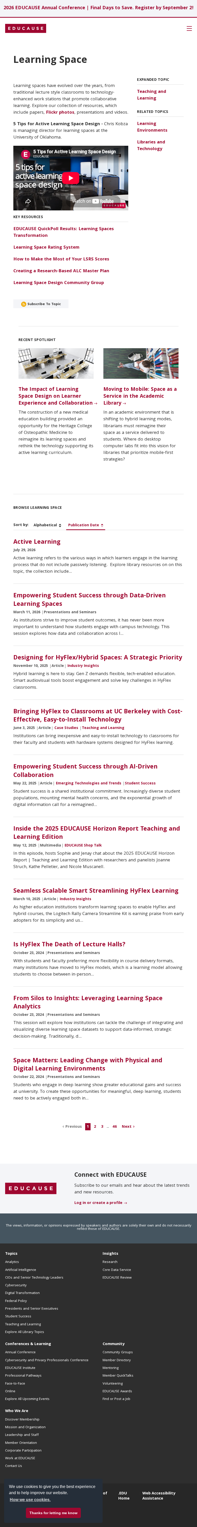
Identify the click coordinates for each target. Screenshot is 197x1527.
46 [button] (114, 1127)
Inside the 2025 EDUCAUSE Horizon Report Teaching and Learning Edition (96, 833)
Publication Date (83, 525)
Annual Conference (20, 1352)
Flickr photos (60, 112)
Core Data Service (117, 1270)
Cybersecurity (16, 1285)
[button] (119, 1515)
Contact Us (13, 1466)
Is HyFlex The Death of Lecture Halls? (69, 945)
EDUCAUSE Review (117, 1278)
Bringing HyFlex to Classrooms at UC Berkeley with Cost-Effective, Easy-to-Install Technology (97, 716)
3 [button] (102, 1127)
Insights (110, 1254)
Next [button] (127, 1127)
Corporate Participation (23, 1451)
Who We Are (16, 1411)
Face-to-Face (15, 1384)
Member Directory (117, 1360)
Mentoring (111, 1368)
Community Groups (118, 1352)
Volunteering (113, 1384)
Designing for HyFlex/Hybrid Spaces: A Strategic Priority (97, 658)
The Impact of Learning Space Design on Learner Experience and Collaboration (55, 396)
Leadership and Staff (22, 1435)
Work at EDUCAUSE (20, 1458)
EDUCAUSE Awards (117, 1391)
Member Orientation (21, 1443)
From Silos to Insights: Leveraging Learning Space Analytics (88, 1003)
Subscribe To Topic (43, 304)
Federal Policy (16, 1301)
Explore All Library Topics (24, 1332)
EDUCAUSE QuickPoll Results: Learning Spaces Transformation (63, 233)
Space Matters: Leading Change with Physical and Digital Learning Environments (87, 1065)
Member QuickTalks (118, 1376)
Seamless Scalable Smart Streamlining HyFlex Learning (96, 891)
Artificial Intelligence (20, 1270)
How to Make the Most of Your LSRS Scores (61, 259)
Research (110, 1262)
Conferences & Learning (28, 1344)
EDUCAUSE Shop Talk (83, 846)
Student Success (140, 784)
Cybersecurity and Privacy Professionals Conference (46, 1360)
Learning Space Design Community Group (58, 283)
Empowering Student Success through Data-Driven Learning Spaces (89, 600)
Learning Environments (152, 127)
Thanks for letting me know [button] (53, 1513)
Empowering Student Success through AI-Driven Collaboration (85, 771)
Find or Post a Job (116, 1399)
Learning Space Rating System (46, 247)
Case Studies (66, 728)
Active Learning (37, 542)
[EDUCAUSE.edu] (25, 28)
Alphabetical (45, 525)
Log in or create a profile (98, 1203)
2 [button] (95, 1127)
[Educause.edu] (30, 1188)
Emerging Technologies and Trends (88, 784)
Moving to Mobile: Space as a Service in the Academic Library (140, 396)
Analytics (12, 1262)
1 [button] (88, 1127)
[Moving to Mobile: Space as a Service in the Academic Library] (141, 363)
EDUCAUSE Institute (20, 1368)
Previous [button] (73, 1127)
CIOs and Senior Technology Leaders (34, 1278)
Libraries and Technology (151, 146)
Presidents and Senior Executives (31, 1309)
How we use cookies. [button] (30, 1499)
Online (10, 1391)
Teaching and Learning (151, 95)
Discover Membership (22, 1420)
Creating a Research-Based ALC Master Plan (61, 271)
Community (113, 1344)
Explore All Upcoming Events (27, 1399)
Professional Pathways (23, 1376)
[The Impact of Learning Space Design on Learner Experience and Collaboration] (56, 363)
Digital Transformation (22, 1293)
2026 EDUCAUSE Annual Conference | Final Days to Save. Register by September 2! (99, 8)
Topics (11, 1254)
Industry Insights (83, 666)
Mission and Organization (25, 1427)
